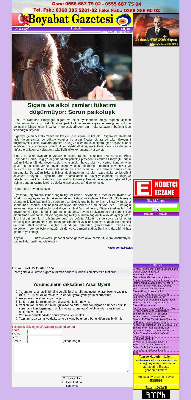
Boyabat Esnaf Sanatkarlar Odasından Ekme (155, 269)
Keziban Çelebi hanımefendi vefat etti (152, 316)
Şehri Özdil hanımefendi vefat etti (149, 288)
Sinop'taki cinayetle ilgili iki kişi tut (150, 313)
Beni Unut (72, 385)
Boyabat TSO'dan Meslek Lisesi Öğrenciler (154, 319)
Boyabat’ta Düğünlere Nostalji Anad (151, 347)
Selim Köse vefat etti (143, 339)
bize (108, 318)
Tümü (136, 353)
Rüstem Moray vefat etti (144, 305)
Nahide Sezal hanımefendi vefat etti (151, 294)
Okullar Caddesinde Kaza (146, 271)
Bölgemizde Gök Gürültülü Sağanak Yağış (154, 299)
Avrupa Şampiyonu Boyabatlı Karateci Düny (155, 280)
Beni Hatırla (73, 382)
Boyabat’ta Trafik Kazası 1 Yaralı (149, 350)
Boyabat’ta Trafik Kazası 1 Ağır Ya (150, 341)
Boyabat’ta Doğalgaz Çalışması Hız (151, 311)
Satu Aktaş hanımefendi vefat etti (149, 297)
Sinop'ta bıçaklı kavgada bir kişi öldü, (151, 327)
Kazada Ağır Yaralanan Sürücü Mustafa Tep (155, 325)
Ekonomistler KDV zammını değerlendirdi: (154, 277)
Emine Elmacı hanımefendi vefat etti (151, 333)
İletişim (125, 29)
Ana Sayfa (23, 29)
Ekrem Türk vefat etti (143, 274)
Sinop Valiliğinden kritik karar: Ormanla (152, 285)
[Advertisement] (72, 257)
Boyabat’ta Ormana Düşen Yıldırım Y (151, 302)
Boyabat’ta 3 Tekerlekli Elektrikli (149, 344)
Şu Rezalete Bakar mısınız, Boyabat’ (151, 322)
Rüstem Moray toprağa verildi (148, 291)
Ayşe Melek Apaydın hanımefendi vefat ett (154, 330)
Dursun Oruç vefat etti (144, 336)
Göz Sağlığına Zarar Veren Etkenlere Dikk (154, 308)
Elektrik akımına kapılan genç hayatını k (153, 283)
